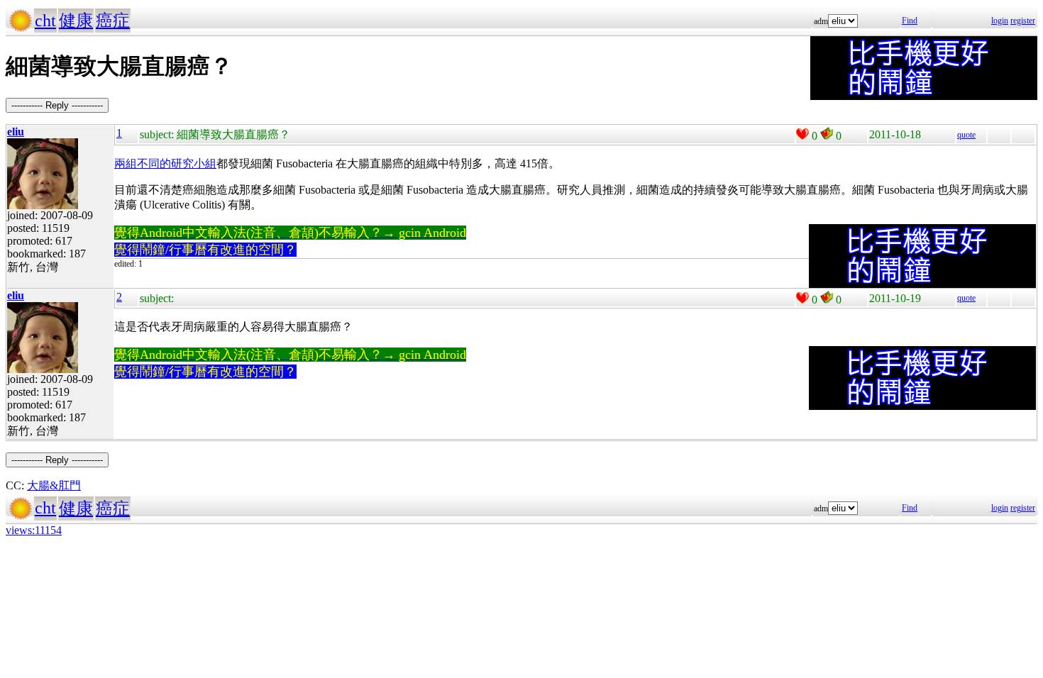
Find (909, 21)
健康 (76, 20)
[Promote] (802, 134)
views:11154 (34, 530)
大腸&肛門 (54, 485)
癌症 (113, 20)
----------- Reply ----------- (57, 105)
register (1022, 21)
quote (966, 135)
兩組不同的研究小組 (165, 163)
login (999, 21)
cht (45, 20)
